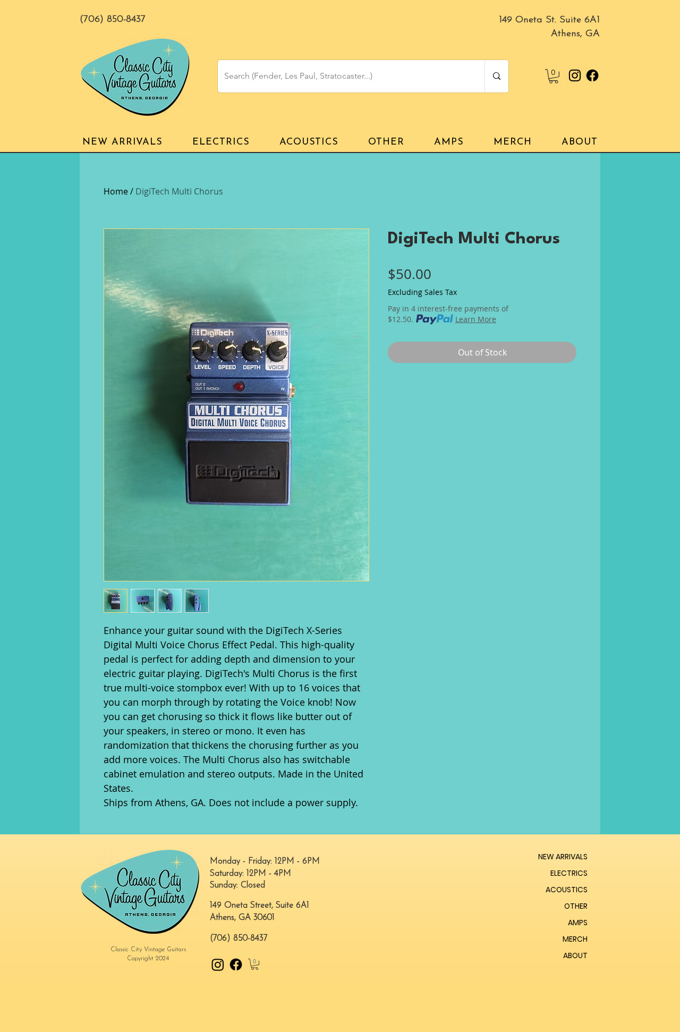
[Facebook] (592, 75)
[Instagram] (575, 75)
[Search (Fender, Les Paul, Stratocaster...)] (496, 76)
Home (116, 191)
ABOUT (575, 955)
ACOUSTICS (567, 889)
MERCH (575, 939)
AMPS (578, 922)
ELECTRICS (569, 873)
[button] (553, 76)
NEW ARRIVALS (563, 856)
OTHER (576, 906)
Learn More (475, 319)
